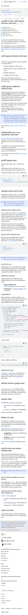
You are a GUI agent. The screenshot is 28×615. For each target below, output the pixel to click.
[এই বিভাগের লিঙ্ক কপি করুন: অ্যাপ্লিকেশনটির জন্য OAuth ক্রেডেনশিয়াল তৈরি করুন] (19, 135)
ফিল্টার (16, 421)
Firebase (3, 598)
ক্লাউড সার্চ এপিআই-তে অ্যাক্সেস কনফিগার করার (12, 138)
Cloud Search (5, 6)
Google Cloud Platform (6, 600)
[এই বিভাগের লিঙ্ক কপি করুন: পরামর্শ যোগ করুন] (15, 510)
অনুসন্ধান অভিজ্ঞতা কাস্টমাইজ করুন (18, 125)
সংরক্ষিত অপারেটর (5, 496)
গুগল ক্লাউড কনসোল (5, 570)
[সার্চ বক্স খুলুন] (19, 1)
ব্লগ (1, 578)
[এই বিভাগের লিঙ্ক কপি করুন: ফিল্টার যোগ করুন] (15, 418)
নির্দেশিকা (22, 18)
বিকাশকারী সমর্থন (4, 558)
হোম (2, 18)
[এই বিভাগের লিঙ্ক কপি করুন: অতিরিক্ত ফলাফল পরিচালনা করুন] (22, 210)
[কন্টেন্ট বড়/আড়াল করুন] (11, 27)
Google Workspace (8, 18)
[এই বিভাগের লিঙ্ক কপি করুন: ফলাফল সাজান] (13, 399)
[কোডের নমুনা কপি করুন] (26, 176)
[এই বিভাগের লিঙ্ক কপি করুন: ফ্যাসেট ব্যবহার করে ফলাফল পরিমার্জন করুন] (13, 451)
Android (2, 594)
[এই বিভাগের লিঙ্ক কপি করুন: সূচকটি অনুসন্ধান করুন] (18, 161)
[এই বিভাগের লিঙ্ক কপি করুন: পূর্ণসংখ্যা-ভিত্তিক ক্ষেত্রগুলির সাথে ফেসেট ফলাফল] (7, 479)
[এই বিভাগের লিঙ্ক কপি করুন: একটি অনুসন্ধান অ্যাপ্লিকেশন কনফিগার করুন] (13, 89)
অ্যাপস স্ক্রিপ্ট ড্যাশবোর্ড (5, 568)
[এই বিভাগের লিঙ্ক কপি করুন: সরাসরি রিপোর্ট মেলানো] (13, 264)
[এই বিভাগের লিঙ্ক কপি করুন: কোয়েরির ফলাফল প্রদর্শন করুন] (24, 191)
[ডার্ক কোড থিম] (24, 176)
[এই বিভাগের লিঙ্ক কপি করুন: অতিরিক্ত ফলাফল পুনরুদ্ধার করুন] (2, 386)
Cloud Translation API (9, 12)
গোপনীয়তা (8, 608)
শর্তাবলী (2, 608)
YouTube (3, 585)
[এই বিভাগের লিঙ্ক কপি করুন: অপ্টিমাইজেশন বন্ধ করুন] (16, 276)
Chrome (3, 596)
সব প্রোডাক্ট (3, 603)
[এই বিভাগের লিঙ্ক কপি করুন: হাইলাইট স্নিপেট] (11, 294)
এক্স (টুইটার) (3, 583)
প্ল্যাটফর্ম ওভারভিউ (4, 551)
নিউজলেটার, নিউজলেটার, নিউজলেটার (9, 581)
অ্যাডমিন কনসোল (4, 566)
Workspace (14, 2)
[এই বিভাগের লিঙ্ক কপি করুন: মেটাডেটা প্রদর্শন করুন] (15, 370)
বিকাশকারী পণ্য (4, 553)
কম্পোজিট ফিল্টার (5, 441)
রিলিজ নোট (3, 556)
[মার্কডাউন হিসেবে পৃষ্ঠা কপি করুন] (22, 23)
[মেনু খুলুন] (2, 1)
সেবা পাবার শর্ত (4, 560)
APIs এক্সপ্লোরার (4, 572)
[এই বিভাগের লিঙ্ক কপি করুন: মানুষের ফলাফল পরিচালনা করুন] (21, 235)
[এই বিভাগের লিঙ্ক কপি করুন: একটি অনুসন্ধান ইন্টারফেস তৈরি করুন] (2, 58)
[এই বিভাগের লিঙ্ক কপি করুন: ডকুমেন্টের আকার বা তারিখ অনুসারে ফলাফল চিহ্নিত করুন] (14, 493)
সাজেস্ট (17, 515)
